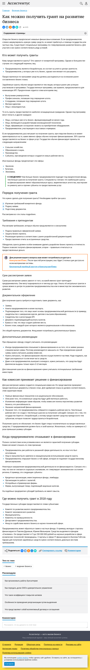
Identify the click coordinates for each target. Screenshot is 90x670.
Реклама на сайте (73, 645)
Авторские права (9, 649)
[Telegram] (7, 27)
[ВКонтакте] (3, 27)
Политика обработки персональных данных (40, 649)
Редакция (19, 645)
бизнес (8, 566)
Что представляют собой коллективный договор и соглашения (32, 609)
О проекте (6, 645)
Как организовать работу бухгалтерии (21, 581)
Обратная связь (33, 645)
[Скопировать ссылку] (20, 27)
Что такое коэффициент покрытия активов (23, 595)
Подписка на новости (53, 645)
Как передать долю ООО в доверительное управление (28, 588)
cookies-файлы (22, 658)
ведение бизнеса (24, 566)
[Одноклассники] (10, 27)
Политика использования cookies (16, 653)
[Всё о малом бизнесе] (19, 3)
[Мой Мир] (13, 27)
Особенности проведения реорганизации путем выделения (31, 602)
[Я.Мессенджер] (16, 27)
